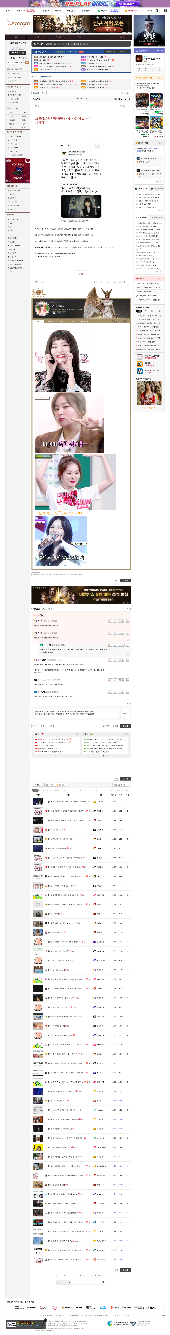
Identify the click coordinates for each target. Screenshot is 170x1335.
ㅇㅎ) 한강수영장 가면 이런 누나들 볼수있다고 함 (68, 1166)
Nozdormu (100, 951)
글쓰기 (125, 779)
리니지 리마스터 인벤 (17, 43)
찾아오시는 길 (116, 1316)
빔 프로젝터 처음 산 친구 (59, 960)
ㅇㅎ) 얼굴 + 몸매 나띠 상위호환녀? (63, 1119)
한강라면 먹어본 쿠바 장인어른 (62, 923)
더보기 (64, 313)
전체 (35, 790)
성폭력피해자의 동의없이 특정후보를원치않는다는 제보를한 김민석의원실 (77, 988)
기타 (126, 790)
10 (99, 1275)
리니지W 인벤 (13, 151)
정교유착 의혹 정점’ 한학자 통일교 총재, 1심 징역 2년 (70, 1063)
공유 (95, 282)
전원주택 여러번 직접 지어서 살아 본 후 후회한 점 (68, 904)
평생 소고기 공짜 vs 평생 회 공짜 (62, 1054)
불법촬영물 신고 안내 (101, 1316)
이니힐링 (59, 313)
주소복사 (36, 574)
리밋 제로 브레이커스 (15, 260)
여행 (9, 234)
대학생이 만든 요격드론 (59, 1007)
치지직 (10, 223)
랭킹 (61, 321)
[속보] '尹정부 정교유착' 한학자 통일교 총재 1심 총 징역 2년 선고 (74, 1175)
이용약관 (61, 1316)
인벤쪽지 (54, 313)
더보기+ (78, 734)
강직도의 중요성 (56, 970)
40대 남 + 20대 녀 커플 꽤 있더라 (62, 1194)
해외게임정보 (12, 238)
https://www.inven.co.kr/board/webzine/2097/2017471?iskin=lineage (61, 574)
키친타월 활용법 (56, 1026)
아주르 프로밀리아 (14, 264)
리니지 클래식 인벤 (14, 136)
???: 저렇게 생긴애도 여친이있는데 (63, 1203)
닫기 (45, 1320)
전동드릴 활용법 (56, 1185)
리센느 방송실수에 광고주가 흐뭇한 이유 (65, 1138)
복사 (43, 93)
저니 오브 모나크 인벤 (15, 155)
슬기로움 (38, 99)
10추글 (51, 785)
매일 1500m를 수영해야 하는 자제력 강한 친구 (67, 1259)
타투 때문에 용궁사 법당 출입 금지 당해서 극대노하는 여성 (72, 979)
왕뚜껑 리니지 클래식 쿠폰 (60, 1035)
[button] (55, 755)
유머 (65, 790)
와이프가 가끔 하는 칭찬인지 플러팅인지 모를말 (68, 1250)
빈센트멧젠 (101, 1222)
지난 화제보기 (110, 52)
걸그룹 (10, 230)
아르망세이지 (101, 802)
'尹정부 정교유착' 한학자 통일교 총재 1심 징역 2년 (68, 1073)
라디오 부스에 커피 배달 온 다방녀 (63, 1213)
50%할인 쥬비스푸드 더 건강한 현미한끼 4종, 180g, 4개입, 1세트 (149, 283)
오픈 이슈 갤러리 (14, 190)
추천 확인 (123, 282)
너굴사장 (100, 988)
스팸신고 (115, 282)
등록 (124, 713)
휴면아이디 (101, 914)
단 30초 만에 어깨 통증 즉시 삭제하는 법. (65, 858)
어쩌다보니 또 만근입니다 (60, 886)
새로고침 (128, 609)
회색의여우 (101, 1250)
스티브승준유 (101, 1147)
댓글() (124, 106)
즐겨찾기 (61, 785)
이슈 (44, 790)
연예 (56, 790)
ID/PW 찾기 (22, 58)
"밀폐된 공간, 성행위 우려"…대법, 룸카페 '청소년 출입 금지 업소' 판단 (76, 1222)
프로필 (50, 321)
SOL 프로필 (84, 321)
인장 (38, 321)
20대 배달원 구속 (56, 1101)
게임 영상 (11, 242)
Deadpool (100, 848)
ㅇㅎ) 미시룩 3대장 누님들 (60, 1129)
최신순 (50, 609)
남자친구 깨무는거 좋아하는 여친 (62, 1110)
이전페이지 (105, 726)
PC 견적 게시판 (13, 205)
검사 (11, 127)
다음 (103, 1275)
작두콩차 (100, 820)
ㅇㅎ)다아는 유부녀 (57, 848)
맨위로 (115, 726)
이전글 (51, 726)
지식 (96, 790)
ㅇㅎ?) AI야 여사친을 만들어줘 (61, 998)
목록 (119, 106)
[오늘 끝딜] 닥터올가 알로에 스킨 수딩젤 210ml (149, 291)
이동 (128, 627)
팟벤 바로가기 (13, 219)
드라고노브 (101, 1017)
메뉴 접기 (119, 321)
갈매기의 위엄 (55, 932)
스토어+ (160, 78)
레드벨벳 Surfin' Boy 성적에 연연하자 (64, 942)
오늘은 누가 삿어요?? (58, 951)
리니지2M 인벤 (13, 147)
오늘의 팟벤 (12, 198)
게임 (88, 790)
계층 (111, 790)
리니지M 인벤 (13, 144)
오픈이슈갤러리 (126, 93)
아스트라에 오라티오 (15, 268)
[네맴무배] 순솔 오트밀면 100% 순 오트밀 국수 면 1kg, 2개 (149, 296)
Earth (98, 876)
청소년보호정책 (87, 1316)
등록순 (43, 609)
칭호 (73, 321)
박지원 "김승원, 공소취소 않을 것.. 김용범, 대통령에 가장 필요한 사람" (76, 820)
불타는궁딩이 (101, 895)
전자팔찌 (100, 811)
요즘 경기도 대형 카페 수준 (60, 1241)
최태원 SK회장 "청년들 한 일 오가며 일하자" (66, 1045)
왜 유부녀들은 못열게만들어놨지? (63, 1017)
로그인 (149, 11)
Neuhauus (100, 1110)
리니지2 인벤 (12, 140)
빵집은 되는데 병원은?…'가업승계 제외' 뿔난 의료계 (69, 1231)
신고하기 (108, 282)
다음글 (41, 726)
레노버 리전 (12, 253)
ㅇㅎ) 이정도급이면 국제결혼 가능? (63, 1157)
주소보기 (36, 93)
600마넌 (53, 914)
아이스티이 (101, 1138)
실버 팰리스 (12, 257)
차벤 (9, 227)
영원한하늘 (101, 942)
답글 (124, 627)
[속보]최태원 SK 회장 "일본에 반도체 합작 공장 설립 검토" (71, 876)
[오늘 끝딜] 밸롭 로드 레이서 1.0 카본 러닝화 (149, 287)
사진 (103, 790)
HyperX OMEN (13, 249)
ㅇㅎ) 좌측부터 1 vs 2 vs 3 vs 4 (62, 1091)
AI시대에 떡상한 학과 (58, 839)
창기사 (24, 127)
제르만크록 (101, 1203)
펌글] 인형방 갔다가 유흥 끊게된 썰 (63, 895)
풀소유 (99, 839)
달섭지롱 (100, 830)
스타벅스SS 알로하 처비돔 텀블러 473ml (149, 300)
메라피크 (100, 923)
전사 (24, 124)
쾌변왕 (99, 886)
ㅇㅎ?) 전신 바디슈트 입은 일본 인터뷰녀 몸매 (67, 802)
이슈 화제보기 (123, 52)
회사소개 (43, 1316)
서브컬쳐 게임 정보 (14, 245)
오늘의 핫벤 (12, 194)
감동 (118, 790)
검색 (27, 62)
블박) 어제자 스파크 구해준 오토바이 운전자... (67, 811)
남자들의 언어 (55, 830)
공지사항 (126, 1316)
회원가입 (12, 58)
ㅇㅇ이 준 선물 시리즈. (59, 1147)
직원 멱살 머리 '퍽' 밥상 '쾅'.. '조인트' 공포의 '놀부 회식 (70, 1082)
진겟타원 (100, 1073)
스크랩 (101, 282)
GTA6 (10, 272)
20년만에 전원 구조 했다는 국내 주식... (64, 867)
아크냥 (99, 1194)
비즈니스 (52, 1316)
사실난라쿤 (101, 1175)
